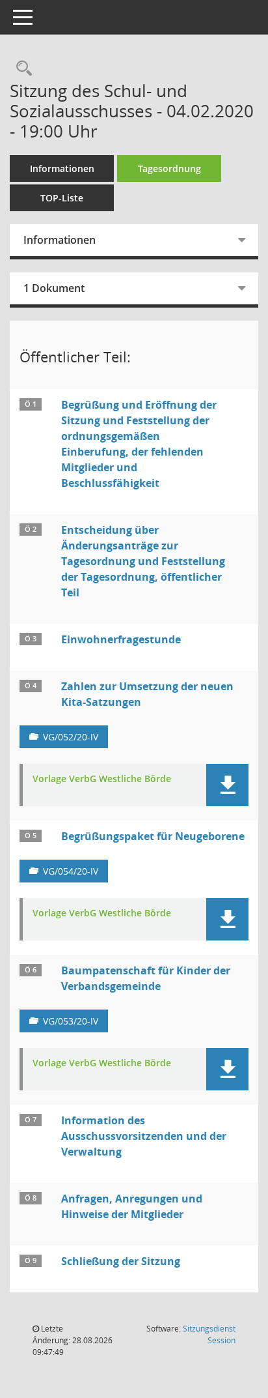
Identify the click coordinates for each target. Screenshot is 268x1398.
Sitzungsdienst (209, 1334)
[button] (227, 785)
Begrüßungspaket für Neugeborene (153, 836)
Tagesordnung (169, 168)
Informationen (62, 168)
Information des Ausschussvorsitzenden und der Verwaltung (143, 1136)
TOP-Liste (61, 198)
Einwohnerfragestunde (121, 639)
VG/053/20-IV (70, 1021)
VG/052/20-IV (70, 737)
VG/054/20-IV (70, 871)
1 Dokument (54, 288)
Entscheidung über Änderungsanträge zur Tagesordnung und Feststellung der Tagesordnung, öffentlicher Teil (143, 561)
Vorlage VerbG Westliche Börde (102, 779)
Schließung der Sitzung (120, 1261)
